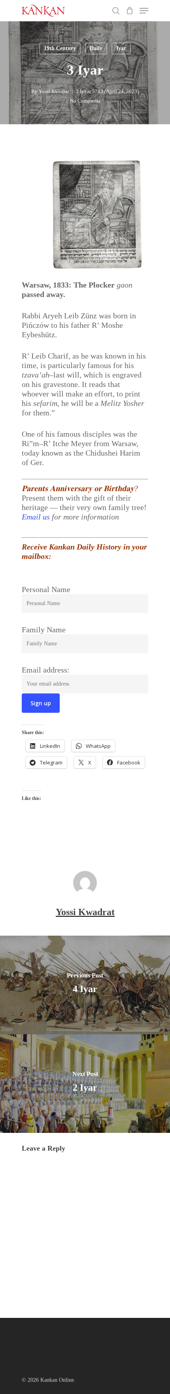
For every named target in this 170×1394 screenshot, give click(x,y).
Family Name (44, 629)
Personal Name (46, 589)
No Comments (85, 101)
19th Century (60, 48)
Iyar (121, 48)
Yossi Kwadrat (54, 91)
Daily (96, 48)
